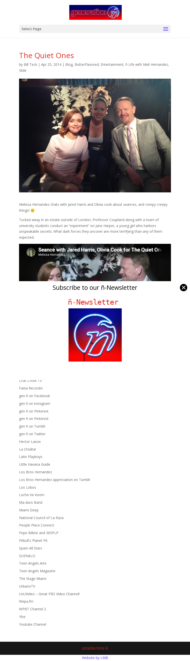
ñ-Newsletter (95, 302)
